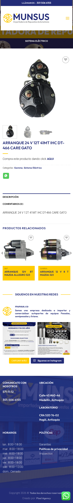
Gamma (18, 167)
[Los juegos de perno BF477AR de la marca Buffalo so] (53, 338)
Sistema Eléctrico (36, 41)
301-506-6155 (12, 399)
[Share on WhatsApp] (6, 176)
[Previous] (8, 89)
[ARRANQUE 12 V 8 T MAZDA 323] (54, 250)
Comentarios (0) (13, 203)
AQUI (50, 159)
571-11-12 (8, 391)
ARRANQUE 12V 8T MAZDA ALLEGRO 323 (18, 273)
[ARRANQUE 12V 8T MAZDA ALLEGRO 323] (19, 250)
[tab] (36, 196)
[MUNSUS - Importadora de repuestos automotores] (26, 18)
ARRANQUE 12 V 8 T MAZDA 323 (54, 273)
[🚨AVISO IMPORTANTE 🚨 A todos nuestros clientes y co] (19, 338)
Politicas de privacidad (53, 449)
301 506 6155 (44, 2)
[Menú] (67, 18)
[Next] (64, 89)
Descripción (10, 196)
